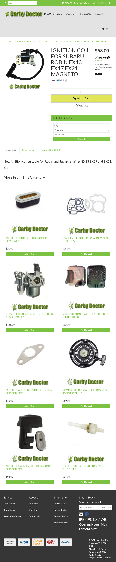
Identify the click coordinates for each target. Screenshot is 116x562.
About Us (71, 14)
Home (8, 41)
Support (99, 14)
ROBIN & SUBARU (23, 41)
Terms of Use (60, 503)
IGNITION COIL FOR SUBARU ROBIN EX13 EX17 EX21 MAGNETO (75, 41)
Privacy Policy (60, 510)
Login (93, 3)
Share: (54, 80)
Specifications (28, 150)
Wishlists (84, 3)
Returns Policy (61, 516)
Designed (93, 558)
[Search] (6, 3)
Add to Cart (83, 98)
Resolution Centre (12, 516)
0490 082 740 (71, 3)
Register (102, 3)
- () (106, 29)
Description (11, 150)
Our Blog (33, 510)
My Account (9, 503)
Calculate (81, 139)
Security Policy (61, 522)
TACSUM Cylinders (53, 14)
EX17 (37, 41)
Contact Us (85, 14)
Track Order (9, 510)
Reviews (45, 150)
